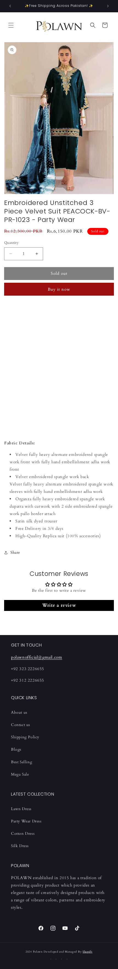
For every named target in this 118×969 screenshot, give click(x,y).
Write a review (59, 605)
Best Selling (21, 762)
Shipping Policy (25, 737)
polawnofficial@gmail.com (36, 657)
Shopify (87, 952)
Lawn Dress (21, 808)
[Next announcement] (108, 6)
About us (19, 712)
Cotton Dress (23, 833)
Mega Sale (20, 774)
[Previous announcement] (10, 6)
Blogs (16, 749)
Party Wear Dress (26, 821)
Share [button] (15, 552)
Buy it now (59, 289)
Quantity (11, 242)
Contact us (20, 724)
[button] (11, 25)
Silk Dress (20, 845)
